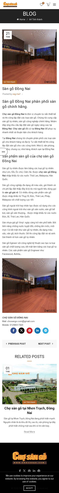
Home (22, 19)
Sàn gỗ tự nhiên (10, 168)
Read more (29, 432)
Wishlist (43, 3)
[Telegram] (46, 331)
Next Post (44, 344)
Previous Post (17, 344)
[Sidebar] (4, 152)
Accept (29, 488)
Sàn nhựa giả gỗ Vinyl (13, 222)
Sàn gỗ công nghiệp (12, 185)
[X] (21, 331)
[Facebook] (13, 331)
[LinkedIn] (37, 331)
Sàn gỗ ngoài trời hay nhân (15, 205)
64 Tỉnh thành (35, 19)
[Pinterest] (29, 331)
